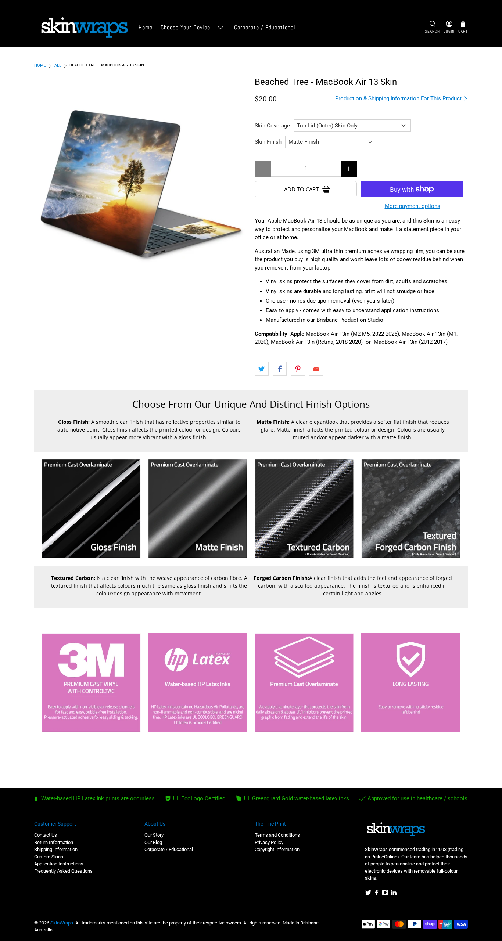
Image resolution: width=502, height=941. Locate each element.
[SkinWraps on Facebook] (376, 894)
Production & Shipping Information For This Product (399, 98)
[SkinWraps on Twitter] (368, 894)
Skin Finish (268, 141)
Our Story (154, 835)
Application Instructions (58, 863)
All (57, 66)
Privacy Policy (269, 842)
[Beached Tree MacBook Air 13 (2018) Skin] (140, 183)
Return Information (53, 842)
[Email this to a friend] (316, 369)
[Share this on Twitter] (262, 369)
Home (146, 27)
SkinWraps (61, 923)
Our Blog (153, 842)
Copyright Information (277, 849)
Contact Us (45, 835)
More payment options (412, 206)
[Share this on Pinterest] (298, 369)
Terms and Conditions (277, 835)
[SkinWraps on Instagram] (385, 894)
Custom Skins (48, 856)
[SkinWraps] (84, 28)
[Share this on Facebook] (280, 369)
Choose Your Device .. (188, 27)
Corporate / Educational (264, 27)
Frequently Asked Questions (63, 871)
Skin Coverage (272, 125)
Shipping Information (56, 849)
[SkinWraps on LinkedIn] (393, 894)
